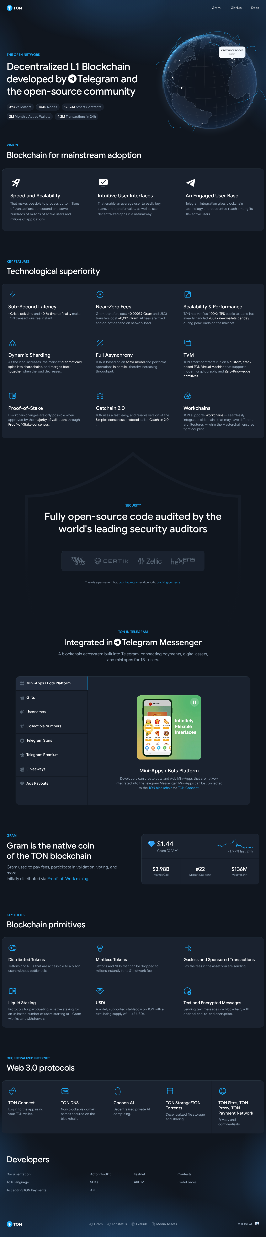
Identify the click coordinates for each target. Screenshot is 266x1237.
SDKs (94, 1182)
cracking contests (168, 582)
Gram (216, 8)
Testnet (139, 1174)
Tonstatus (119, 1224)
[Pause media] (194, 702)
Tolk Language (18, 1182)
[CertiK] (111, 561)
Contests (184, 1174)
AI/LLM (139, 1182)
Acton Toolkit (100, 1174)
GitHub (236, 8)
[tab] (51, 683)
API (92, 1190)
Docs (255, 8)
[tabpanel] (169, 742)
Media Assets (166, 1224)
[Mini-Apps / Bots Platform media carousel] (169, 727)
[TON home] (14, 8)
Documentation (19, 1174)
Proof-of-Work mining (67, 878)
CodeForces (187, 1182)
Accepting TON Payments (26, 1190)
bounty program (129, 582)
